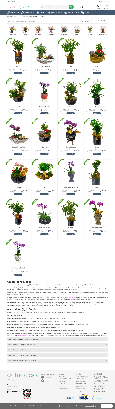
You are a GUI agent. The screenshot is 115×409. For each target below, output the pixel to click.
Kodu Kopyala (57, 206)
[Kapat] (75, 189)
